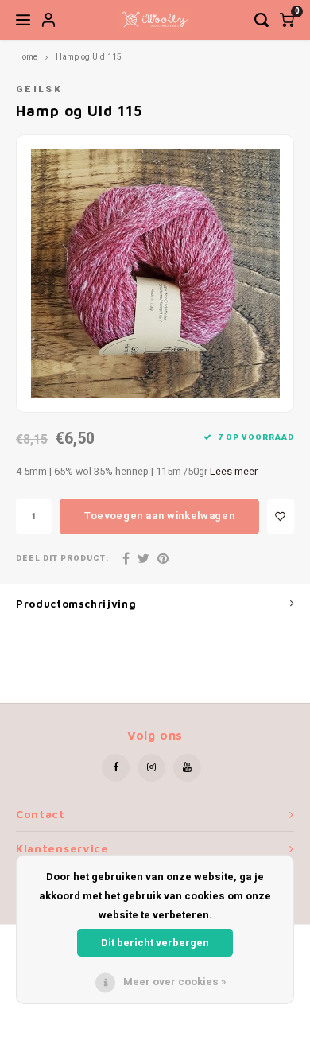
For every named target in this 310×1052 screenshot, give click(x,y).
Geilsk (39, 89)
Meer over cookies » (175, 981)
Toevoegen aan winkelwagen (159, 515)
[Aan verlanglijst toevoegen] (280, 516)
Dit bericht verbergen (155, 942)
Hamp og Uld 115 (89, 57)
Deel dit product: (62, 558)
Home (26, 57)
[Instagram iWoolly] (151, 768)
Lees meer (234, 471)
